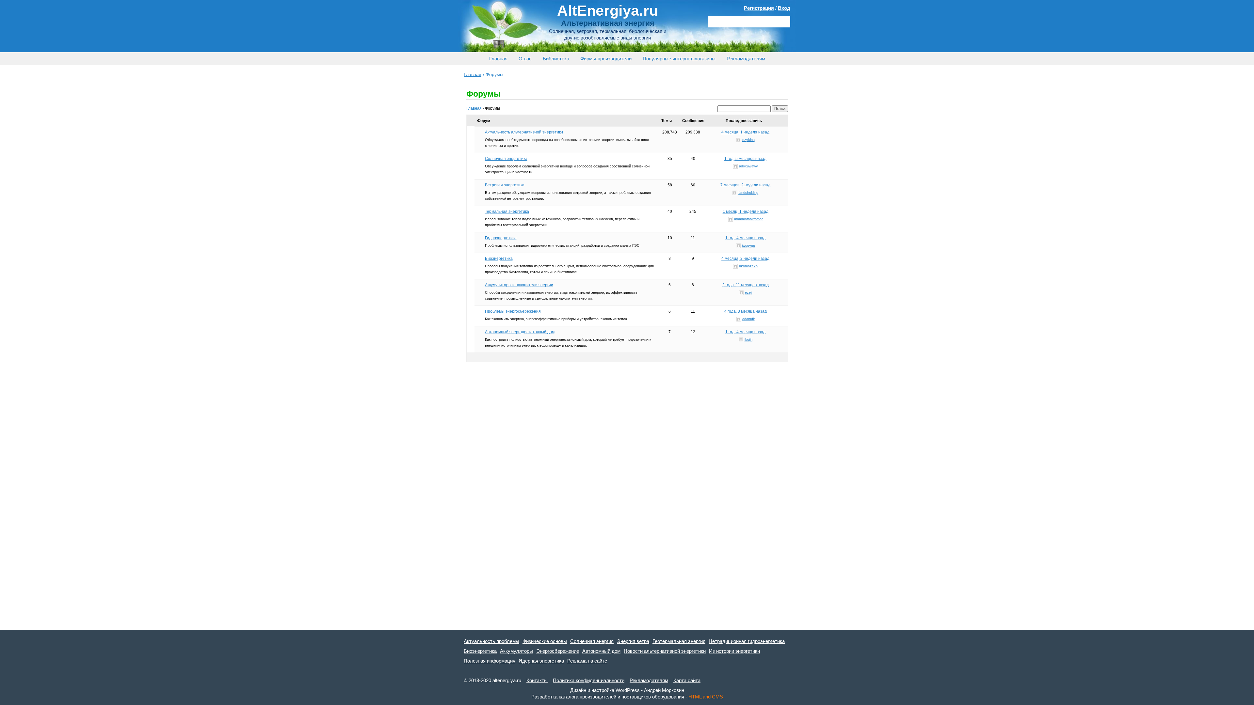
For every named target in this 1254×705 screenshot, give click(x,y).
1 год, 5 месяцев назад (745, 158)
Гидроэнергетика (501, 238)
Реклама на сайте (587, 661)
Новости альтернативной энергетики (665, 651)
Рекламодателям (746, 58)
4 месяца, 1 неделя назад (745, 132)
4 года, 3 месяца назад (745, 311)
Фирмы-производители (606, 58)
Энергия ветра (633, 641)
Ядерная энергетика (541, 661)
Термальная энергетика (507, 211)
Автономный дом (601, 651)
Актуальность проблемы (491, 641)
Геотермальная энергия (678, 641)
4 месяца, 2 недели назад (745, 258)
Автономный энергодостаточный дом (520, 332)
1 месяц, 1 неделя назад (745, 211)
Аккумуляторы (516, 651)
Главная (498, 58)
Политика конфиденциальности (588, 680)
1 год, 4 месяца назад (745, 238)
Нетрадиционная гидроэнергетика (747, 641)
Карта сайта (686, 680)
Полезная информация (489, 661)
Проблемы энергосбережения (513, 311)
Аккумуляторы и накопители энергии (519, 285)
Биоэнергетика (499, 258)
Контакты (537, 680)
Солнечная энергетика (506, 158)
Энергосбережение (557, 651)
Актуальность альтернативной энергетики (524, 132)
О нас (525, 58)
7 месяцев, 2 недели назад (745, 185)
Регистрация (759, 8)
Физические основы (544, 641)
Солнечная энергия (592, 641)
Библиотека (556, 58)
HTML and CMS (705, 696)
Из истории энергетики (734, 651)
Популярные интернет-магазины (679, 58)
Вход (784, 8)
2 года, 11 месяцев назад (745, 285)
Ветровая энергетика (504, 185)
